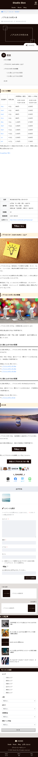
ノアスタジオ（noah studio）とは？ (14, 64)
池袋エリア (9, 683)
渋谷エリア (9, 677)
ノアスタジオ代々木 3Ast (8, 366)
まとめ (5, 81)
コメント (5, 519)
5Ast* (2, 114)
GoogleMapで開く (5, 153)
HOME (20, 741)
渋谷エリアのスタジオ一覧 (19, 461)
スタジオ (11, 11)
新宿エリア (9, 680)
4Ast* (2, 110)
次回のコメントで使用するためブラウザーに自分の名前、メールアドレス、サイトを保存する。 (20, 562)
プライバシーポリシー (19, 747)
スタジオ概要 (7, 59)
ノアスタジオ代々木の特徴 (11, 68)
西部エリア (9, 692)
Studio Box (19, 3)
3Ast (2, 106)
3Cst (2, 118)
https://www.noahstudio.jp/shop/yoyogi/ (21, 220)
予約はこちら (19, 226)
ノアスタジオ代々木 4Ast (8, 369)
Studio (14, 8)
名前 (4, 540)
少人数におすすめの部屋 (15, 72)
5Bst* (2, 130)
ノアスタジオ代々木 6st (8, 397)
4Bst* (2, 126)
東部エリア (9, 689)
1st (2, 137)
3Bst (2, 122)
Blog (25, 8)
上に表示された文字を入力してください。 (14, 570)
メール (5, 547)
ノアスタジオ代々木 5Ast (8, 371)
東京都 (17, 11)
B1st (2, 133)
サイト (4, 554)
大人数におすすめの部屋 (15, 76)
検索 (18, 730)
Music (19, 8)
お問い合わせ (26, 744)
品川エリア (9, 686)
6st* (2, 141)
